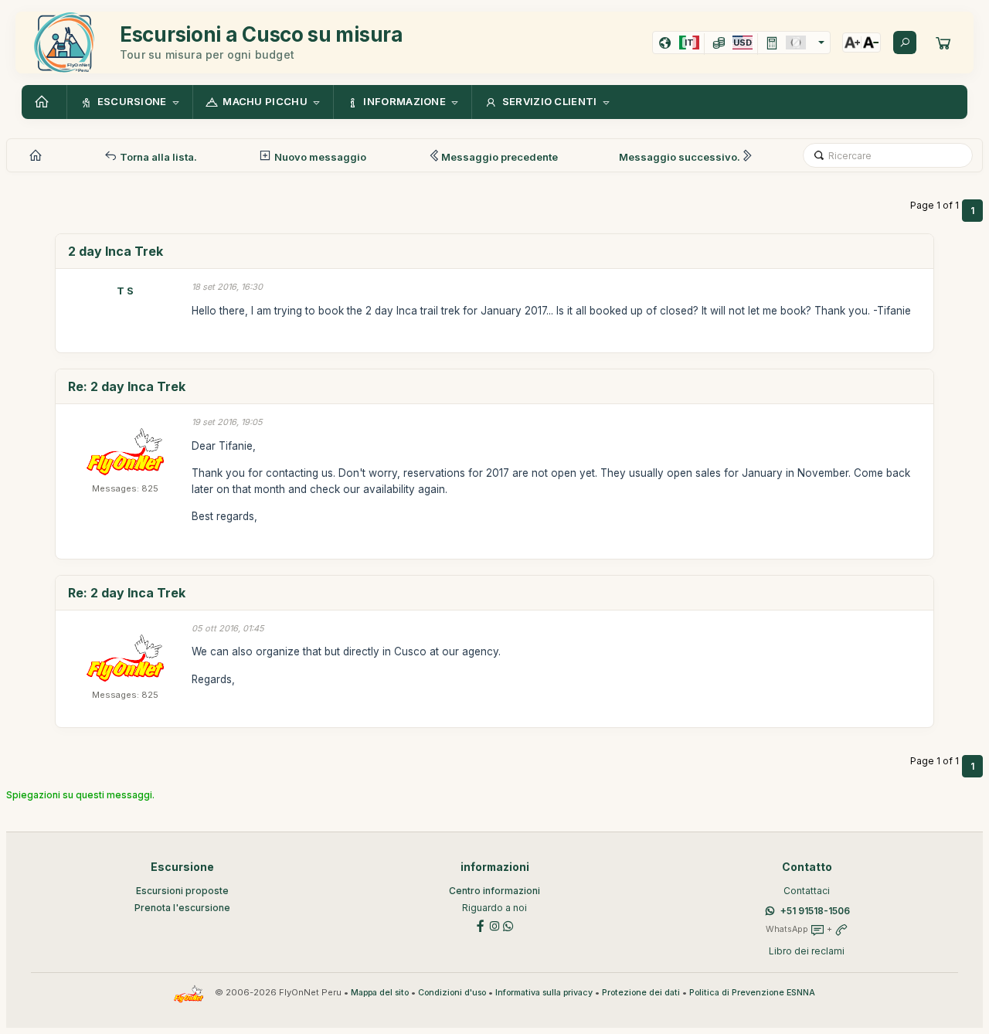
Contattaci (806, 890)
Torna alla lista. (157, 157)
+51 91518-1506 (815, 911)
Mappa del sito (380, 993)
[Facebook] (481, 924)
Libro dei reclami (807, 951)
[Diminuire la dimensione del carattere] (871, 42)
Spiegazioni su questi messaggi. (80, 795)
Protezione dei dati (641, 993)
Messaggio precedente (499, 157)
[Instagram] (494, 924)
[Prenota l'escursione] (943, 42)
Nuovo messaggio (319, 157)
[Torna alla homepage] (44, 102)
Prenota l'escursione (182, 907)
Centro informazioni (494, 890)
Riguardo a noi (494, 907)
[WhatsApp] (508, 924)
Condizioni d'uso (452, 993)
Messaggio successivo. (679, 157)
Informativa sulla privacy (544, 993)
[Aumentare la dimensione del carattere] (852, 42)
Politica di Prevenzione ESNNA (752, 993)
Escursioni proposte (182, 890)
